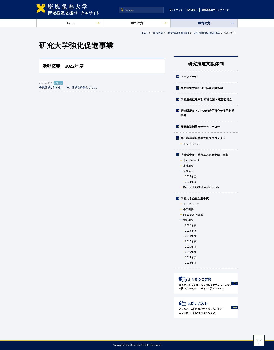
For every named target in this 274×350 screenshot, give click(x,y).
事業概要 (188, 165)
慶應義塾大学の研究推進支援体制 (202, 88)
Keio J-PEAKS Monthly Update (201, 187)
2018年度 (190, 235)
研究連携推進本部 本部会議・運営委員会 (206, 99)
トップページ (189, 76)
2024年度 (190, 181)
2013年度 (190, 262)
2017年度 (190, 241)
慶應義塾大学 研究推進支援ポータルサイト (67, 9)
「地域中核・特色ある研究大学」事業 (204, 154)
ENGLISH (192, 10)
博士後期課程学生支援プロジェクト (203, 138)
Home (70, 23)
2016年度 (190, 246)
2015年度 (190, 251)
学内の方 (204, 23)
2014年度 (190, 257)
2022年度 (190, 225)
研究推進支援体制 (178, 33)
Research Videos (193, 214)
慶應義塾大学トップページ (215, 10)
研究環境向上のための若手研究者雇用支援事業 (207, 113)
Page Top (259, 340)
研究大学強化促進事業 (207, 33)
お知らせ (188, 171)
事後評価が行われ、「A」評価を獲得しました (68, 87)
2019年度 (190, 230)
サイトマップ (176, 10)
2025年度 (190, 176)
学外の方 (137, 23)
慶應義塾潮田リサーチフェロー (200, 126)
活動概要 (188, 219)
